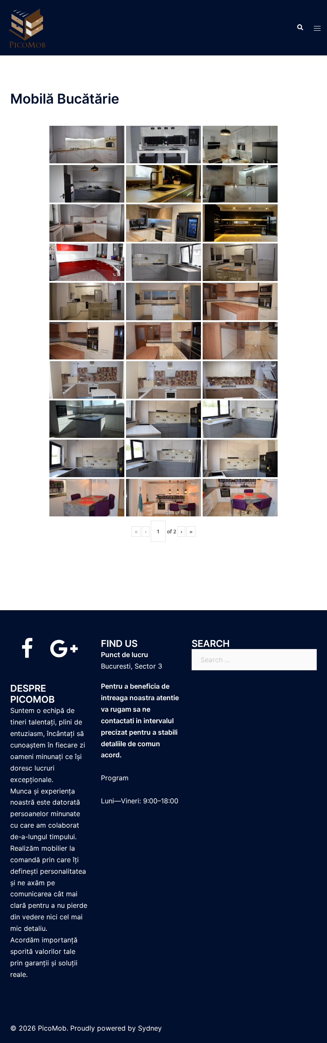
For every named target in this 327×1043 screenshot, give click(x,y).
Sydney (150, 1028)
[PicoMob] (27, 27)
